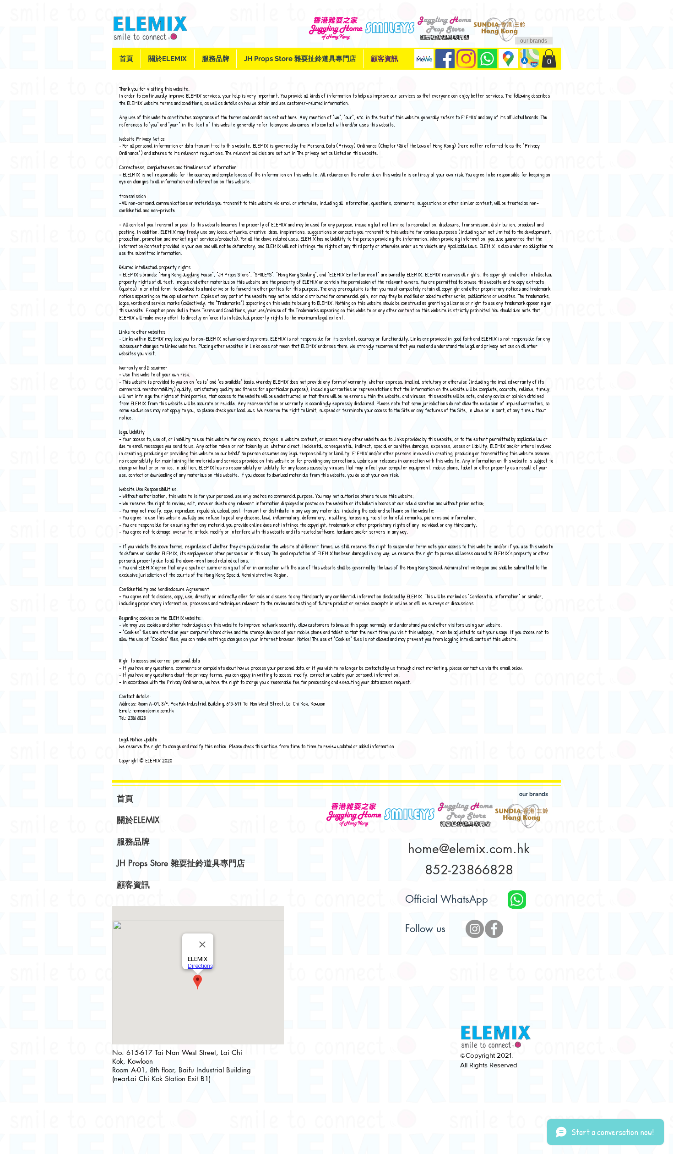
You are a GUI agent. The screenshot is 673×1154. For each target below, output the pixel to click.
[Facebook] (445, 58)
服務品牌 (133, 841)
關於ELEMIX (138, 819)
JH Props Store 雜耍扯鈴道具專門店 (181, 862)
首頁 (125, 798)
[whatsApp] (487, 58)
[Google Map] (508, 58)
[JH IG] (475, 929)
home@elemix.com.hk (153, 710)
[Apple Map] (529, 58)
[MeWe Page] (424, 58)
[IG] (466, 58)
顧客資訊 (133, 884)
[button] (549, 58)
